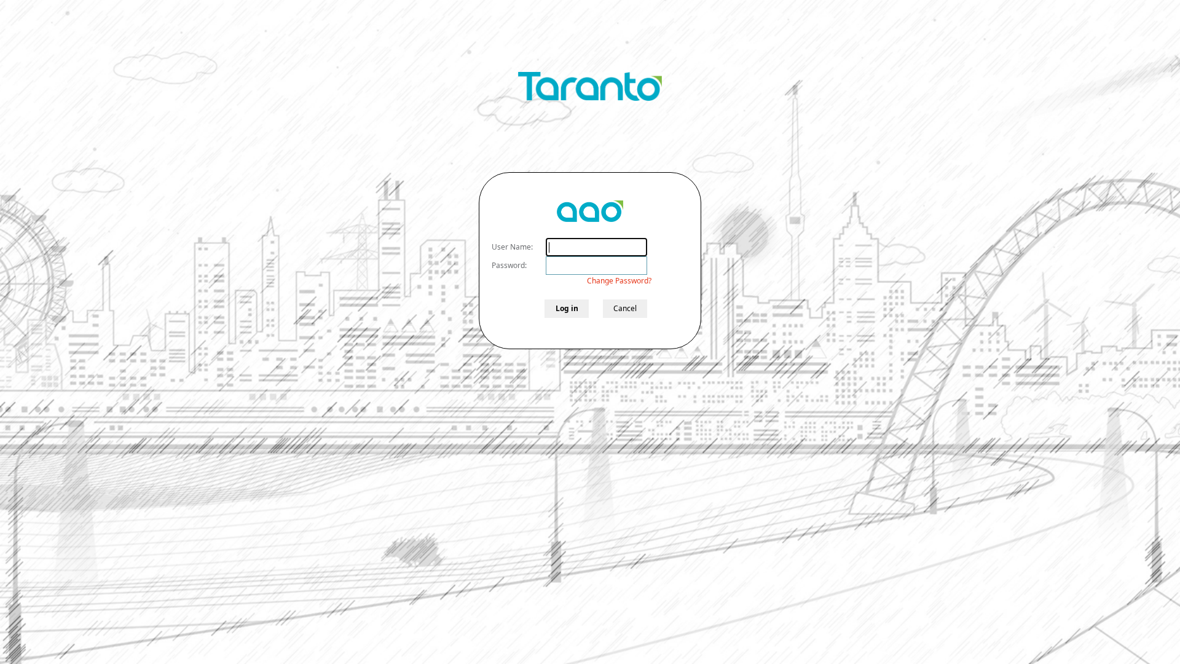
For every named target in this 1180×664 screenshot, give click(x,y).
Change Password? (619, 280)
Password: (509, 265)
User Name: (512, 247)
